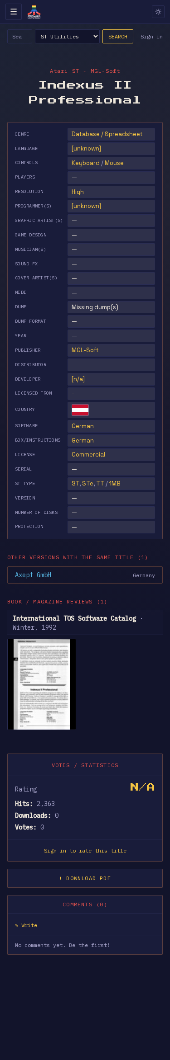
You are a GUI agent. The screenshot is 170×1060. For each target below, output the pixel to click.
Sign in (152, 36)
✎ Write (26, 925)
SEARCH (117, 36)
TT (100, 483)
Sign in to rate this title (85, 850)
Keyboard (86, 163)
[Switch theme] (158, 11)
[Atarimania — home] (34, 12)
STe (87, 483)
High (78, 192)
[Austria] (80, 410)
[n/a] (78, 379)
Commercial (88, 454)
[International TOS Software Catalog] (41, 684)
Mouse (114, 163)
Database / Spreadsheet (107, 134)
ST (75, 483)
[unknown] (86, 148)
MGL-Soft (85, 350)
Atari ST (65, 70)
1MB (115, 483)
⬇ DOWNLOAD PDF (85, 878)
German (83, 426)
